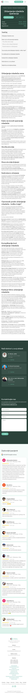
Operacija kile (14, 665)
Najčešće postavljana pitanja (9, 65)
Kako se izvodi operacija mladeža (10, 39)
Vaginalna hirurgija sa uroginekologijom (14, 676)
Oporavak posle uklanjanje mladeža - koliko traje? (14, 50)
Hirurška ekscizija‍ (7, 42)
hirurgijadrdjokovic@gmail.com (9, 404)
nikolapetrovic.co (19, 692)
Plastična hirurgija (14, 672)
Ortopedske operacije (14, 673)
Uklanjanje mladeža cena (8, 36)
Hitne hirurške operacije (14, 669)
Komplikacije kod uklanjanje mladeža (11, 54)
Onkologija (14, 668)
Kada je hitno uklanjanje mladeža (10, 57)
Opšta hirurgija (14, 670)
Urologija (14, 674)
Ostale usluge (14, 678)
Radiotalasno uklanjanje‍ (9, 46)
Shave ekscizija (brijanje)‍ (10, 44)
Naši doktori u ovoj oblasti (8, 61)
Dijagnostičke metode (14, 677)
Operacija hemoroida (14, 666)
